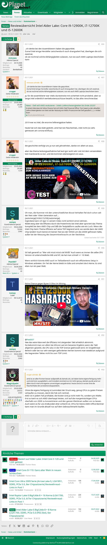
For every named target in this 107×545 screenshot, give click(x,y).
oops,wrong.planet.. (15, 397)
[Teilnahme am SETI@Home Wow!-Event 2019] (19, 400)
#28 (102, 141)
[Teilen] (98, 44)
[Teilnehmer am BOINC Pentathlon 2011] (3, 400)
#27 (102, 77)
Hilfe (90, 538)
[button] (10, 12)
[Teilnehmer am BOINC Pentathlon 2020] (3, 403)
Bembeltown (17, 69)
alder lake (26, 34)
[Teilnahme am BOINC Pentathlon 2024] (5, 234)
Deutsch (10, 538)
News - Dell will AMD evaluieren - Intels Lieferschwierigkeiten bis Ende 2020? (60, 105)
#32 (102, 335)
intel (33, 34)
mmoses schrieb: (33, 82)
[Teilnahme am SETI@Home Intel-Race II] (21, 400)
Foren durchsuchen (22, 17)
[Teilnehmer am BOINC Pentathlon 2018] (15, 400)
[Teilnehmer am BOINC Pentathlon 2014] (5, 110)
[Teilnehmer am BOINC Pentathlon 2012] (5, 400)
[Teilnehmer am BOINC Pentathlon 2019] (17, 400)
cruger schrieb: (32, 374)
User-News (28, 518)
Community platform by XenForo (53, 543)
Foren (17, 12)
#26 (102, 44)
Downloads (43, 12)
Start (96, 538)
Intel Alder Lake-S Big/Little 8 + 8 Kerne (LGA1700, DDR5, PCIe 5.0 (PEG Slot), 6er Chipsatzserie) (32, 512)
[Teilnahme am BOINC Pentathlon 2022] (9, 403)
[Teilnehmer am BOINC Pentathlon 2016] (12, 400)
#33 (102, 370)
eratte (11, 490)
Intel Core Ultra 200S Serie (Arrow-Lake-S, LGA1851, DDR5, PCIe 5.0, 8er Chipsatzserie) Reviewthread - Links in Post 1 (36, 484)
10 (40, 504)
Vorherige (8, 39)
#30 (102, 248)
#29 (102, 208)
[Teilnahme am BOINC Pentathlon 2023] (3, 234)
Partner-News (31, 465)
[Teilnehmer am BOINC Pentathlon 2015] (10, 400)
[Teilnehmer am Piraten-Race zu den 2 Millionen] (3, 110)
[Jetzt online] (12, 219)
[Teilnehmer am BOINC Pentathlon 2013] (7, 400)
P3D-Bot (12, 465)
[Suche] (103, 12)
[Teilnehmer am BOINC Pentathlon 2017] (14, 400)
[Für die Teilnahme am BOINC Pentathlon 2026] (7, 234)
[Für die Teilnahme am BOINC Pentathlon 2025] (14, 403)
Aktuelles (28, 12)
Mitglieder (58, 12)
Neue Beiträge (6, 17)
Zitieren (101, 71)
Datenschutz (82, 538)
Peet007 (30, 339)
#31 (102, 279)
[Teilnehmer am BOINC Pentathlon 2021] (7, 403)
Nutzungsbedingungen (66, 538)
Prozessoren (28, 490)
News (5, 12)
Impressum (50, 538)
